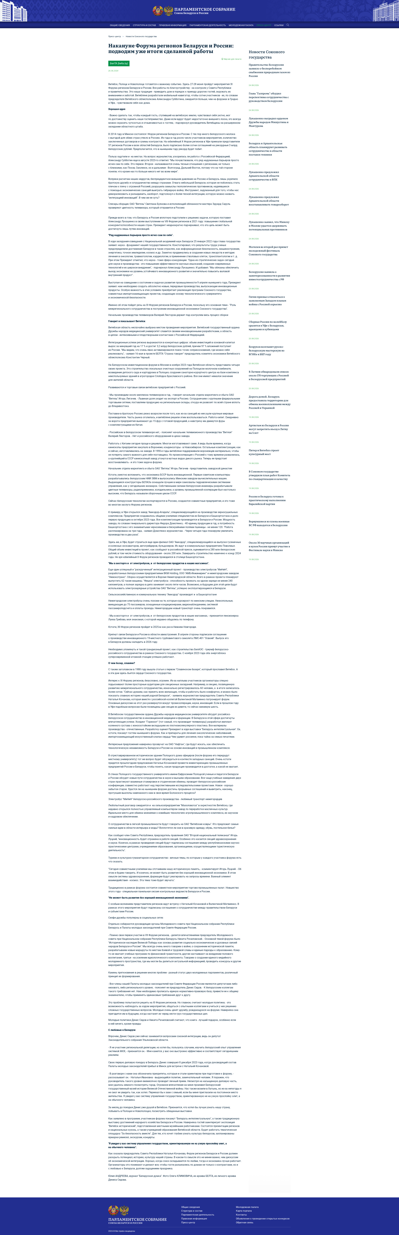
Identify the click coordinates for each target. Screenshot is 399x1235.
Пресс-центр (114, 36)
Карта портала (244, 1210)
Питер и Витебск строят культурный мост (264, 452)
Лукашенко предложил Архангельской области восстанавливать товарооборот (269, 200)
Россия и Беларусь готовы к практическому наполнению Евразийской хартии (267, 500)
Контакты (241, 1214)
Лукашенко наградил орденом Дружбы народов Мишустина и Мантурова (268, 122)
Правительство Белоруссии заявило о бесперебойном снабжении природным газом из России (269, 70)
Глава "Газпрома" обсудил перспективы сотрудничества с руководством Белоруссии (269, 97)
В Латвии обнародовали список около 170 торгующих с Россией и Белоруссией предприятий (269, 375)
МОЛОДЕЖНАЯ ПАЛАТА (241, 25)
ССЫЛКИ (279, 25)
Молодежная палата (247, 1207)
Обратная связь (244, 1222)
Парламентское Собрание (137, 1220)
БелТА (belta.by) (119, 63)
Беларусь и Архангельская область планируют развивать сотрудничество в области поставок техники (268, 148)
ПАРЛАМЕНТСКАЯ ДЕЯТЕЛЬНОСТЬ (208, 25)
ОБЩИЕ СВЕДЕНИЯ (120, 25)
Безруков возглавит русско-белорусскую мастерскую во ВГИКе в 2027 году (266, 350)
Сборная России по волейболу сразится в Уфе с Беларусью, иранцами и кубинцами (268, 325)
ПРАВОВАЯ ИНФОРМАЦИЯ (172, 25)
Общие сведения (190, 1207)
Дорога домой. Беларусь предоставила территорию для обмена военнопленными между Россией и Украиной (270, 402)
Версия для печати (232, 59)
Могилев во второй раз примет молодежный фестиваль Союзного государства (268, 250)
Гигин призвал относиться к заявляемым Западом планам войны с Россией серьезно (267, 300)
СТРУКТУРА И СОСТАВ (144, 25)
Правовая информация (194, 1218)
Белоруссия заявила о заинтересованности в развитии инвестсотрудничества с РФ (269, 275)
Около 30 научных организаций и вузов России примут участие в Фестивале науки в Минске (269, 546)
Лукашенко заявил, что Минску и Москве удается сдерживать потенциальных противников (269, 225)
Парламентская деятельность (197, 1214)
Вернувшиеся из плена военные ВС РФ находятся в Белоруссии (269, 523)
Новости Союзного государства (141, 36)
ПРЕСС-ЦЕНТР (264, 25)
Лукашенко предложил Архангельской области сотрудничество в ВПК (264, 175)
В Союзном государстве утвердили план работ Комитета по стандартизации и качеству (269, 475)
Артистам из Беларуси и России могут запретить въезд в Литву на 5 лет (269, 429)
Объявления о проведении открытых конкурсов (263, 1218)
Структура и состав (191, 1210)
